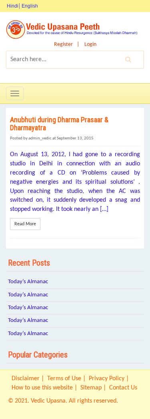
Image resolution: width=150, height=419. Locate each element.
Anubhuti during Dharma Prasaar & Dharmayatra (59, 123)
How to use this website (42, 388)
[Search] (128, 59)
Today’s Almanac (28, 282)
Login (90, 45)
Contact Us (123, 388)
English (30, 6)
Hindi (12, 6)
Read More (25, 224)
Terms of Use (64, 378)
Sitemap (91, 388)
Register (63, 45)
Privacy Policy (106, 378)
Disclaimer (26, 378)
